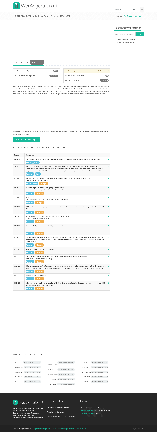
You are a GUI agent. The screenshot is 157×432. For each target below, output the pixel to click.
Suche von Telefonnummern (126, 39)
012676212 (61, 384)
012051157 (95, 362)
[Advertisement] (61, 41)
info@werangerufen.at (87, 410)
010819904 (95, 367)
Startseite (117, 9)
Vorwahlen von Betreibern (55, 412)
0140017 (27, 381)
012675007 (27, 372)
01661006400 (61, 374)
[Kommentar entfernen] (108, 159)
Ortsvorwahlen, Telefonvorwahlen (58, 408)
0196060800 (95, 377)
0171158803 (61, 379)
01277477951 (27, 367)
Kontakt (133, 9)
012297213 (95, 381)
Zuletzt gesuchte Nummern (126, 42)
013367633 (27, 362)
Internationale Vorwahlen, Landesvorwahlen (61, 416)
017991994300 (61, 363)
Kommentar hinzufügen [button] (26, 139)
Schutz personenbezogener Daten (63, 429)
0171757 (61, 369)
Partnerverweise (81, 429)
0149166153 (27, 377)
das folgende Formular (87, 413)
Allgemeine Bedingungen (41, 429)
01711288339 (95, 372)
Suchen (140, 34)
